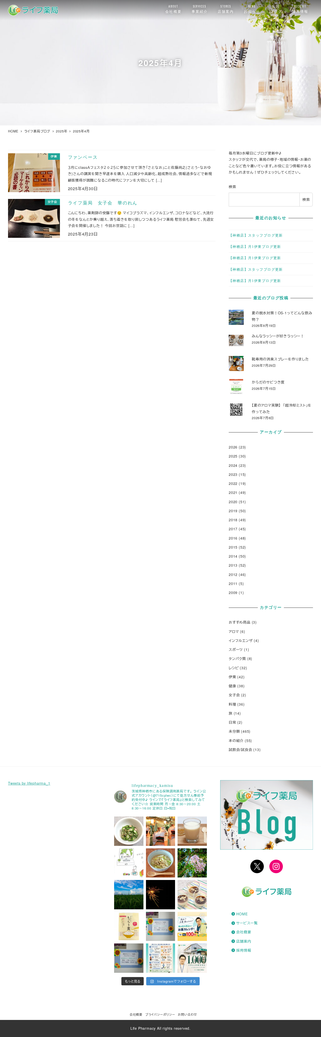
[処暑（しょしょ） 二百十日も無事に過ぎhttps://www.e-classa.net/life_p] (160, 831)
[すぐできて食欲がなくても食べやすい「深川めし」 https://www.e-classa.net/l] (160, 863)
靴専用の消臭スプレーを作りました (280, 358)
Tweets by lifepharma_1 (29, 783)
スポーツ (236, 649)
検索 (232, 186)
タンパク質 (237, 658)
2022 (233, 483)
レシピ (233, 667)
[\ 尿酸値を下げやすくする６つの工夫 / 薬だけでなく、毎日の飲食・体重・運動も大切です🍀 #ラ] (160, 958)
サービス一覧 (247, 922)
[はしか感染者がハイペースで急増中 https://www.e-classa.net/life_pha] (128, 863)
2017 (233, 528)
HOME (242, 913)
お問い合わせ (187, 1014)
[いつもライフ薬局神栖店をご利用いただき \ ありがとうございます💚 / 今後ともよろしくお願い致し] (192, 958)
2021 (233, 492)
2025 (233, 456)
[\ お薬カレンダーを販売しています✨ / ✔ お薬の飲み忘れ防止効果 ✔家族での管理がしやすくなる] (192, 926)
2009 (233, 592)
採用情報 (243, 950)
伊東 (232, 676)
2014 (233, 556)
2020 (233, 501)
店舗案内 (243, 941)
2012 (233, 574)
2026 (233, 447)
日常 (232, 722)
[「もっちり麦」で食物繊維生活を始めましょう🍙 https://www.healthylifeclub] (128, 926)
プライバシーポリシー (160, 1014)
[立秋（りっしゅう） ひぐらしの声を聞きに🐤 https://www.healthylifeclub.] (128, 894)
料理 (232, 704)
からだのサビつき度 (268, 382)
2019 (233, 510)
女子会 (234, 694)
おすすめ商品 (240, 622)
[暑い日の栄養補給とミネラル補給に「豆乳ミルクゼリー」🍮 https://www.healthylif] (192, 894)
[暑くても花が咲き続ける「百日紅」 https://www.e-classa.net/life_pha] (192, 863)
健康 (232, 685)
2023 (233, 474)
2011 (233, 583)
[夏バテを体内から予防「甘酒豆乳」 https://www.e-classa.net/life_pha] (192, 831)
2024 (233, 465)
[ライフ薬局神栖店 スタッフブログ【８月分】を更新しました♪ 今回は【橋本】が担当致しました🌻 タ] (160, 926)
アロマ (234, 631)
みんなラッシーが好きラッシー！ (278, 335)
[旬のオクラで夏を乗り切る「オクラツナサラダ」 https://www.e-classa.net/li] (128, 831)
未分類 (234, 731)
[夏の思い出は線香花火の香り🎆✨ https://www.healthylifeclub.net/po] (160, 894)
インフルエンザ (241, 640)
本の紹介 (236, 740)
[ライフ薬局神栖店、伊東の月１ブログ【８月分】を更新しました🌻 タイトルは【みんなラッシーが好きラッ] (128, 958)
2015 (233, 547)
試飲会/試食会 (240, 749)
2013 (233, 565)
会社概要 (243, 931)
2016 (233, 538)
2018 (233, 519)
